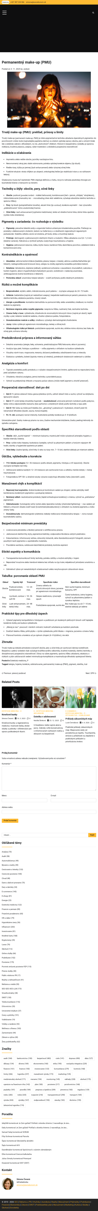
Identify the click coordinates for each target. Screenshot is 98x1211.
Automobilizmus (8, 861)
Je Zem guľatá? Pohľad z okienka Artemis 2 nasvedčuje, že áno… (44, 1123)
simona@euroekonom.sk (27, 1185)
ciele (60, 1058)
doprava (74, 1058)
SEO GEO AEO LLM (9, 989)
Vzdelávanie (84, 715)
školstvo (75, 1100)
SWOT (4, 998)
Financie (5, 1205)
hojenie (18, 664)
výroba (8, 1100)
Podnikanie (6, 958)
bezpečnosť (44, 1058)
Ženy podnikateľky (9, 1042)
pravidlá (25, 1090)
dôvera (24, 1064)
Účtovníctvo (71, 715)
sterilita (80, 664)
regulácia (83, 1090)
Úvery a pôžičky (8, 1015)
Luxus (4, 945)
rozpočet (37, 1095)
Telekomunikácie (8, 1002)
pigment (72, 664)
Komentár (6, 764)
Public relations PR (9, 975)
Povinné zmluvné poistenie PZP (14, 967)
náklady (70, 1079)
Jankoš (26, 69)
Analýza (5, 852)
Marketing (69, 1205)
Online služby (7, 953)
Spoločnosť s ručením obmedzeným (37, 1150)
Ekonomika (15, 1205)
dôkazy (9, 1064)
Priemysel (27, 1159)
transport (76, 1095)
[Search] (93, 13)
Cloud (4, 878)
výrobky (23, 1100)
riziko (8, 1095)
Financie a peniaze (9, 909)
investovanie (42, 1069)
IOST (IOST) (24, 1163)
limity (8, 1074)
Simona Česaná (7, 718)
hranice (24, 1069)
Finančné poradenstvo (10, 914)
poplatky (9, 1090)
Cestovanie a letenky (10, 870)
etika (57, 1064)
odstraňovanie (36, 664)
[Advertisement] (49, 35)
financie (9, 1069)
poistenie (54, 1084)
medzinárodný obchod (15, 1079)
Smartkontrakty (8, 993)
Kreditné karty (7, 936)
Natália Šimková (40, 720)
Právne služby (7, 971)
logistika (23, 1074)
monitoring (53, 1079)
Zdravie (24, 1205)
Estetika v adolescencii (45, 716)
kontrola (79, 1069)
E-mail (53, 795)
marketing (64, 1074)
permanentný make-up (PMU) (55, 664)
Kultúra (78, 1205)
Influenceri (39, 713)
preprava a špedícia (45, 1090)
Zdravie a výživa (8, 1037)
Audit (4, 856)
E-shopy (5, 896)
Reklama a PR (25, 1202)
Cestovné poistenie (9, 874)
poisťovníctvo (72, 1084)
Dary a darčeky (8, 887)
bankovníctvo (24, 1058)
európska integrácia (76, 1064)
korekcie (25, 664)
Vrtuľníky (36, 1202)
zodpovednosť (42, 1100)
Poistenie (5, 962)
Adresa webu (7, 807)
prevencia (66, 1090)
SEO (16, 1202)
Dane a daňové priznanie (11, 883)
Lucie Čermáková (71, 723)
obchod (85, 1079)
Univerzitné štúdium (10, 1011)
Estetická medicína (18, 660)
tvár (85, 664)
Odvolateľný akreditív (25, 1141)
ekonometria (40, 1064)
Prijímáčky (74, 1202)
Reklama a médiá (9, 984)
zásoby (59, 1100)
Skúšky (85, 1205)
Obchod (5, 949)
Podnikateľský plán (44, 1205)
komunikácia (61, 1069)
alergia (11, 664)
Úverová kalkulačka (24, 1154)
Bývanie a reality (8, 865)
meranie (36, 1079)
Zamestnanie (7, 1033)
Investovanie (7, 931)
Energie (5, 900)
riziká (21, 1095)
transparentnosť (56, 1095)
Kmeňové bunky (9, 714)
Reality (54, 1202)
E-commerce (70, 711)
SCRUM (26, 1132)
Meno (4, 795)
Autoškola (46, 1202)
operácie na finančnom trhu (17, 1084)
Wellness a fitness (9, 1029)
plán (39, 1084)
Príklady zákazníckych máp (78, 718)
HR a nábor (6, 918)
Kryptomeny (6, 940)
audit (8, 1058)
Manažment (64, 1202)
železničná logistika (14, 1105)
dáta (89, 1058)
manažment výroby (43, 1074)
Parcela (26, 1136)
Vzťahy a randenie (9, 1024)
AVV (18, 1145)
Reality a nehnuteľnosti (11, 980)
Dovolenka (14, 1208)
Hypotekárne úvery (9, 922)
